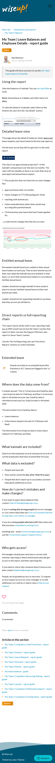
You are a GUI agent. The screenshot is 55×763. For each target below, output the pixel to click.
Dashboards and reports (25, 29)
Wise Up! (6, 29)
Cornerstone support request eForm (25, 534)
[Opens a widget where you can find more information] (43, 758)
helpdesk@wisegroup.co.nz (26, 570)
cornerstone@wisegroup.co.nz (35, 531)
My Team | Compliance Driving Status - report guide (28, 696)
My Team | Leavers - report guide (20, 684)
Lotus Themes (18, 759)
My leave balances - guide (16, 671)
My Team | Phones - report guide (19, 666)
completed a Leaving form (26, 525)
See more (7, 703)
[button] (50, 6)
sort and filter (43, 88)
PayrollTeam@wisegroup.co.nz (23, 503)
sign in (10, 630)
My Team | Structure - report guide (20, 662)
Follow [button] (6, 50)
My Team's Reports (14, 32)
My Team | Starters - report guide (20, 652)
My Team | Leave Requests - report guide (23, 657)
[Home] (15, 9)
